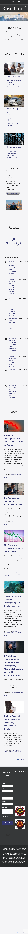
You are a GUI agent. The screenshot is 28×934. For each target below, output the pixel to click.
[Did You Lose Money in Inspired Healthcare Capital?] (14, 489)
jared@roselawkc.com (14, 3)
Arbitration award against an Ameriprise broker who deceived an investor (12, 376)
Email (3, 796)
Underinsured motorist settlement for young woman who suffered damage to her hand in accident (12, 307)
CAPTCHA (5, 816)
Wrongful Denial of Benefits (15, 87)
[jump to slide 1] (12, 19)
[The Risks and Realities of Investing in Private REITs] (14, 536)
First (3, 788)
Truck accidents (11, 115)
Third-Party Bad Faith (13, 85)
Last (3, 792)
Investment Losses (14, 147)
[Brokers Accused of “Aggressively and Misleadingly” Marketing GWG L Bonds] (14, 707)
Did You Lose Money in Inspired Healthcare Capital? (13, 501)
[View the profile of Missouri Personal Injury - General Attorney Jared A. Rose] (8, 831)
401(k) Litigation (11, 151)
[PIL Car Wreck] (14, 95)
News (15, 632)
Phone (4, 801)
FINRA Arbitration (12, 153)
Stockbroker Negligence (17, 574)
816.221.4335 (17, 1)
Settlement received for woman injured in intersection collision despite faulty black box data (13, 287)
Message (5, 807)
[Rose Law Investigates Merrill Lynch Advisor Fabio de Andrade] (14, 426)
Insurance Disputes (14, 76)
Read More (6, 477)
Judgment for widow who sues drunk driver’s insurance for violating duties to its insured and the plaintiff (13, 327)
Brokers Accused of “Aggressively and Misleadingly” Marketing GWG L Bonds (13, 722)
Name (4, 783)
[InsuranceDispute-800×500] (14, 63)
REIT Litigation (11, 155)
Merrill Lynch (9, 475)
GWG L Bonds (20, 692)
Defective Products (12, 121)
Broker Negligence (13, 474)
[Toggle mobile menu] (25, 6)
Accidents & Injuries (14, 109)
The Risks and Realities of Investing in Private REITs (13, 548)
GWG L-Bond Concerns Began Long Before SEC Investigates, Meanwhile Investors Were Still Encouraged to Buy (13, 665)
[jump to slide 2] (14, 19)
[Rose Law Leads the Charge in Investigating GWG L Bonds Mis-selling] (14, 587)
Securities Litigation (12, 157)
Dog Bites (9, 119)
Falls (8, 117)
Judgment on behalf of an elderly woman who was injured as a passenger (12, 391)
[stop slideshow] (15, 19)
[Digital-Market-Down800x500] (14, 133)
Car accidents (11, 113)
